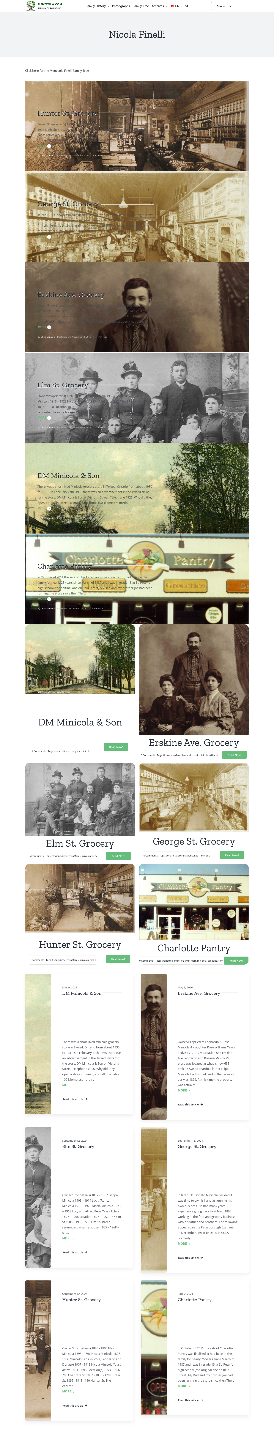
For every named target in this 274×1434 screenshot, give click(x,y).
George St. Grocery (197, 1146)
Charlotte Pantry (195, 1299)
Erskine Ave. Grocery (199, 993)
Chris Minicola (48, 155)
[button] (186, 6)
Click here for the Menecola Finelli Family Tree (57, 71)
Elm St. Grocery (78, 1146)
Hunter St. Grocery (81, 1299)
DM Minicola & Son (81, 993)
